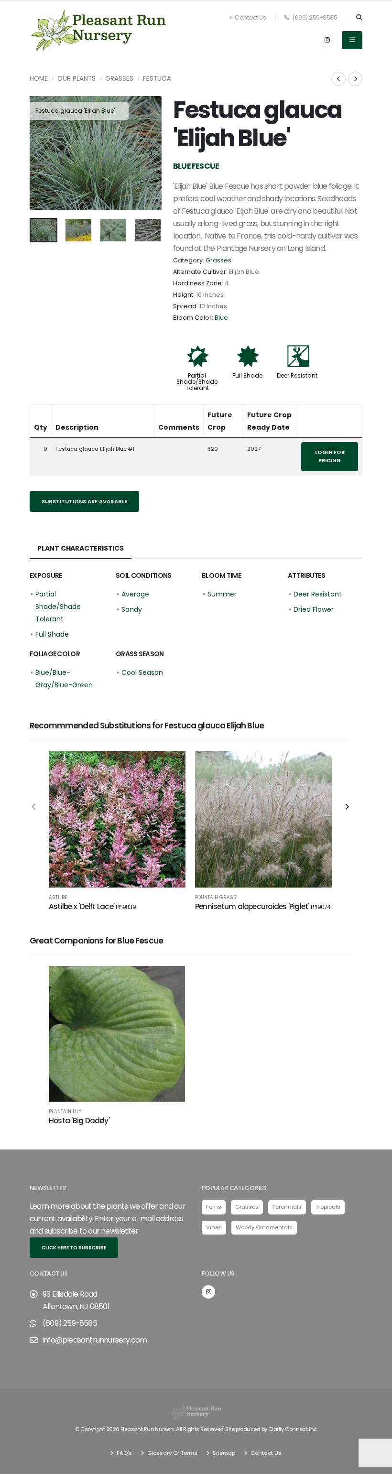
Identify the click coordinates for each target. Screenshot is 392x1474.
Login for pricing (330, 456)
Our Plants (76, 78)
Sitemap (223, 1453)
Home (39, 78)
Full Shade (247, 375)
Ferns (213, 1207)
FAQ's (123, 1453)
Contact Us (250, 17)
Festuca (157, 78)
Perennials (287, 1207)
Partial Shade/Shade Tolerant (197, 382)
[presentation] (41, 153)
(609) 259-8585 (314, 17)
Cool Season (142, 672)
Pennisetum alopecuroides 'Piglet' (262, 906)
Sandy (131, 609)
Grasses (119, 78)
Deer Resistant (297, 375)
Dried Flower (314, 609)
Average (135, 594)
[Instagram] (327, 40)
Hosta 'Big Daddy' (79, 1121)
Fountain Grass (216, 897)
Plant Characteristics (80, 548)
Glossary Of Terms (171, 1453)
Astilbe (58, 897)
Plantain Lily (65, 1111)
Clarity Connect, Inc (292, 1429)
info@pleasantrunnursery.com (95, 1339)
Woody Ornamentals (264, 1227)
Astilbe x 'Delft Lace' (92, 906)
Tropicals (328, 1207)
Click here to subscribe (74, 1247)
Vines (214, 1227)
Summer (222, 594)
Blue (221, 318)
